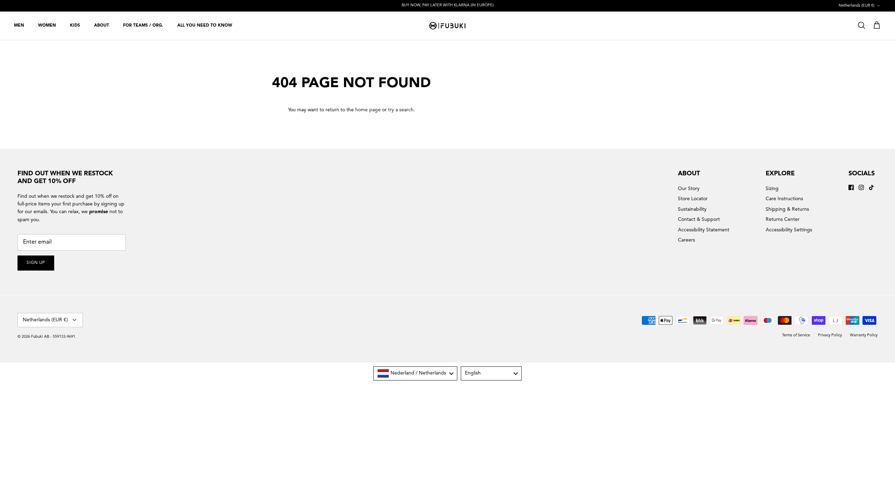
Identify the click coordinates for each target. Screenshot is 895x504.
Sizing (772, 188)
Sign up (36, 263)
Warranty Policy (864, 335)
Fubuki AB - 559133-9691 (53, 337)
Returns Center (783, 219)
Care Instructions (784, 198)
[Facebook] (851, 187)
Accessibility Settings (789, 229)
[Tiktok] (871, 187)
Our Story (689, 188)
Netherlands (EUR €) (856, 6)
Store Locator (693, 198)
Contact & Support (699, 219)
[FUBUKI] (447, 26)
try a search (401, 109)
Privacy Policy (830, 335)
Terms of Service (796, 335)
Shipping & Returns (787, 209)
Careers (686, 240)
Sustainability (692, 209)
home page (368, 109)
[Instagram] (861, 187)
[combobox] (415, 373)
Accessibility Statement (703, 229)
